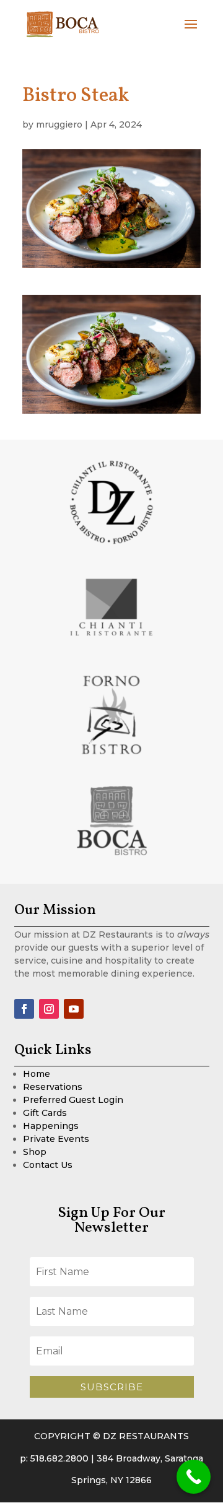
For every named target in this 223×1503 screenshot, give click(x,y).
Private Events (56, 1138)
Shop (34, 1151)
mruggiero (59, 124)
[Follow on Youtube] (74, 1009)
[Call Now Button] (194, 1477)
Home (36, 1073)
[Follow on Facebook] (24, 1009)
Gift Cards (45, 1112)
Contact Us (47, 1164)
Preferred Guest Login (73, 1099)
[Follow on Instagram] (49, 1009)
